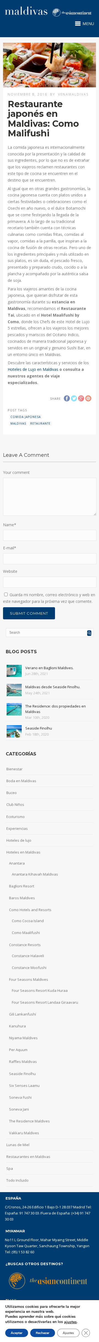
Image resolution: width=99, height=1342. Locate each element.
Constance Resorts (25, 944)
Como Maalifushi (26, 932)
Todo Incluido (17, 1180)
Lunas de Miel (17, 1144)
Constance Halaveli (28, 955)
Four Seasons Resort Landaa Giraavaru (45, 1002)
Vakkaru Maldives (24, 1132)
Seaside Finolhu (38, 728)
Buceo (11, 792)
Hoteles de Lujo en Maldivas (33, 369)
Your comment (16, 472)
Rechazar (43, 1333)
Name (9, 524)
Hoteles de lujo (18, 840)
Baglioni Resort (21, 886)
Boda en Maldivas (21, 780)
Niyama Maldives (23, 1037)
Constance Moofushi (29, 967)
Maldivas (18, 423)
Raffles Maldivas (23, 1061)
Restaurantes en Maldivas (28, 1156)
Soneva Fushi (20, 1097)
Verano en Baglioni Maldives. (49, 667)
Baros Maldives (22, 897)
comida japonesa (25, 417)
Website (10, 571)
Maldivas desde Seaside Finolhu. (52, 686)
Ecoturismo (15, 816)
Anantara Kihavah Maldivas (35, 874)
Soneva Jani (19, 1109)
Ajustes (68, 1333)
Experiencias (17, 828)
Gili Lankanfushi (22, 1014)
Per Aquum (18, 1049)
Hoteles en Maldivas (23, 852)
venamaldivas (73, 94)
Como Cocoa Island (28, 920)
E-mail (9, 547)
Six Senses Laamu (24, 1085)
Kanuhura (17, 1026)
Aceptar (17, 1333)
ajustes (70, 1322)
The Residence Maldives (29, 1121)
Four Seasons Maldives (28, 979)
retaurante (40, 423)
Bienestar (14, 768)
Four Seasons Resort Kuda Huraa (40, 990)
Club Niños (15, 804)
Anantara (17, 863)
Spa (9, 1168)
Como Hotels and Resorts (30, 909)
